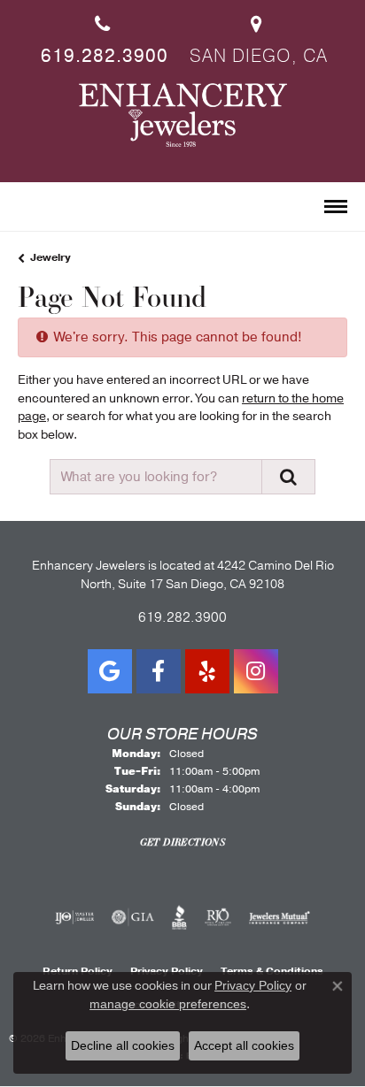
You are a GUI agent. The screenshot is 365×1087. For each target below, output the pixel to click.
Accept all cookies (244, 1045)
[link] (102, 34)
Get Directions (183, 842)
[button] (25, 208)
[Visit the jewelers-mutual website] (279, 917)
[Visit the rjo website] (218, 917)
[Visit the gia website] (133, 917)
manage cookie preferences (167, 1004)
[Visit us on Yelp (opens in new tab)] (207, 671)
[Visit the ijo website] (75, 917)
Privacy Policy (252, 985)
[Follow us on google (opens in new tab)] (110, 671)
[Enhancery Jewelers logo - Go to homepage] (183, 115)
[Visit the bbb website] (179, 917)
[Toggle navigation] (336, 206)
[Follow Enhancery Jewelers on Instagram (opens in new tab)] (256, 671)
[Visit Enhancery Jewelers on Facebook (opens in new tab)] (158, 671)
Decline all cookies (123, 1045)
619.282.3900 (182, 617)
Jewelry (50, 257)
